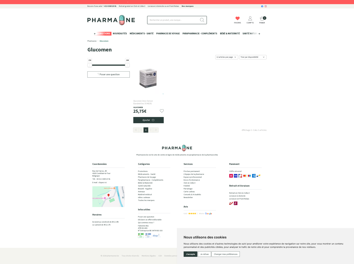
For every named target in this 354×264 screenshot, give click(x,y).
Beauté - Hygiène (145, 188)
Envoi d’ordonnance (192, 180)
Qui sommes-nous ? (146, 222)
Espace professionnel (193, 177)
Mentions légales (149, 255)
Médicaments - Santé (146, 174)
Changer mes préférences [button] (225, 254)
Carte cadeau (189, 191)
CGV (160, 255)
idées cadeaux (144, 197)
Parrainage (188, 188)
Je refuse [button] (204, 254)
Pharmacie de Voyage (147, 177)
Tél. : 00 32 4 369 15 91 (101, 179)
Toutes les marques (146, 200)
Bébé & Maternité (145, 183)
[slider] (89, 65)
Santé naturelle (144, 185)
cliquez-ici (102, 182)
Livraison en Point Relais (239, 198)
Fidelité (187, 185)
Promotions (143, 171)
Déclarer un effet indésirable (150, 219)
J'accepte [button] (190, 254)
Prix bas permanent (192, 171)
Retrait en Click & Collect (239, 193)
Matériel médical (145, 194)
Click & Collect (189, 183)
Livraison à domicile (237, 196)
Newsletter (188, 197)
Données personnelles (173, 255)
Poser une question (146, 216)
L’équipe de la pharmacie (194, 174)
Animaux (141, 191)
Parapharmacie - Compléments (150, 180)
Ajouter (147, 120)
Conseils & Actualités (192, 194)
